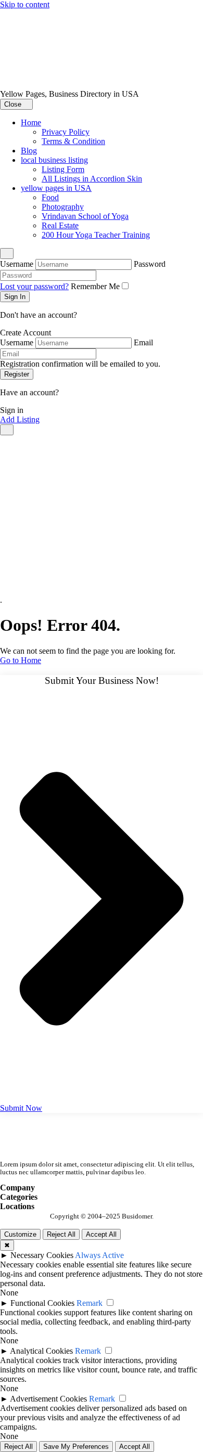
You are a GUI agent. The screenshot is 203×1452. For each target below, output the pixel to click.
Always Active (99, 1255)
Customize (20, 1234)
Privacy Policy (66, 131)
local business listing (54, 159)
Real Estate (60, 225)
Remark (90, 1303)
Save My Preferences (76, 1446)
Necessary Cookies (41, 1255)
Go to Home (20, 660)
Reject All (61, 1234)
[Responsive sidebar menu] (7, 429)
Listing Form (63, 169)
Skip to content (24, 4)
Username (16, 264)
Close (13, 104)
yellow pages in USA (56, 188)
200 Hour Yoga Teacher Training (96, 234)
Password (150, 264)
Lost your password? (34, 286)
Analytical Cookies (41, 1350)
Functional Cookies (42, 1303)
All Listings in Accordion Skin (92, 178)
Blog (29, 150)
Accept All (101, 1234)
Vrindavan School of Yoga (85, 216)
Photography (63, 206)
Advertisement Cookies (48, 1398)
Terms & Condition (73, 141)
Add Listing (20, 419)
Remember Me (95, 286)
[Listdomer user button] (7, 253)
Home (31, 122)
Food (50, 197)
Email (143, 342)
